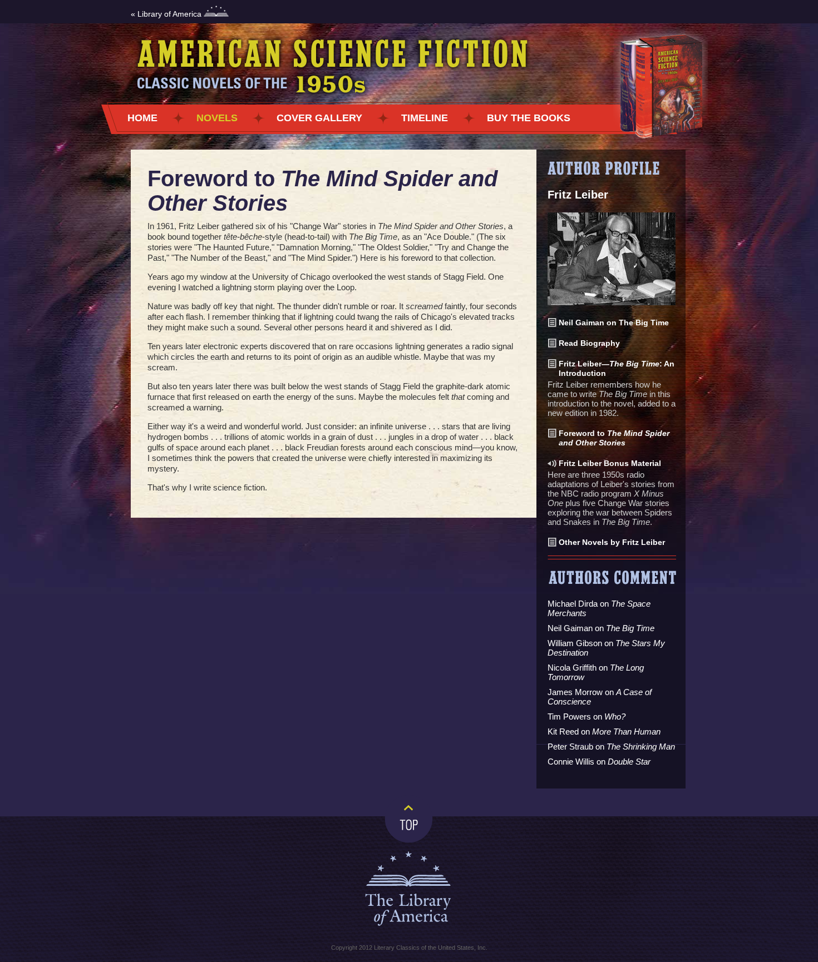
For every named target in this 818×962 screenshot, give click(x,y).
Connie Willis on (599, 761)
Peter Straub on (611, 746)
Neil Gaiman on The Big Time (614, 322)
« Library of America (167, 13)
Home (142, 117)
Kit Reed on (604, 731)
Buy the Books (528, 117)
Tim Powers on (586, 716)
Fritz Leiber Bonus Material (610, 463)
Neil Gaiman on (601, 628)
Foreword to (614, 438)
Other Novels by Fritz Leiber (612, 542)
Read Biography (589, 343)
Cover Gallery (319, 117)
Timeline (424, 117)
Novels (217, 117)
